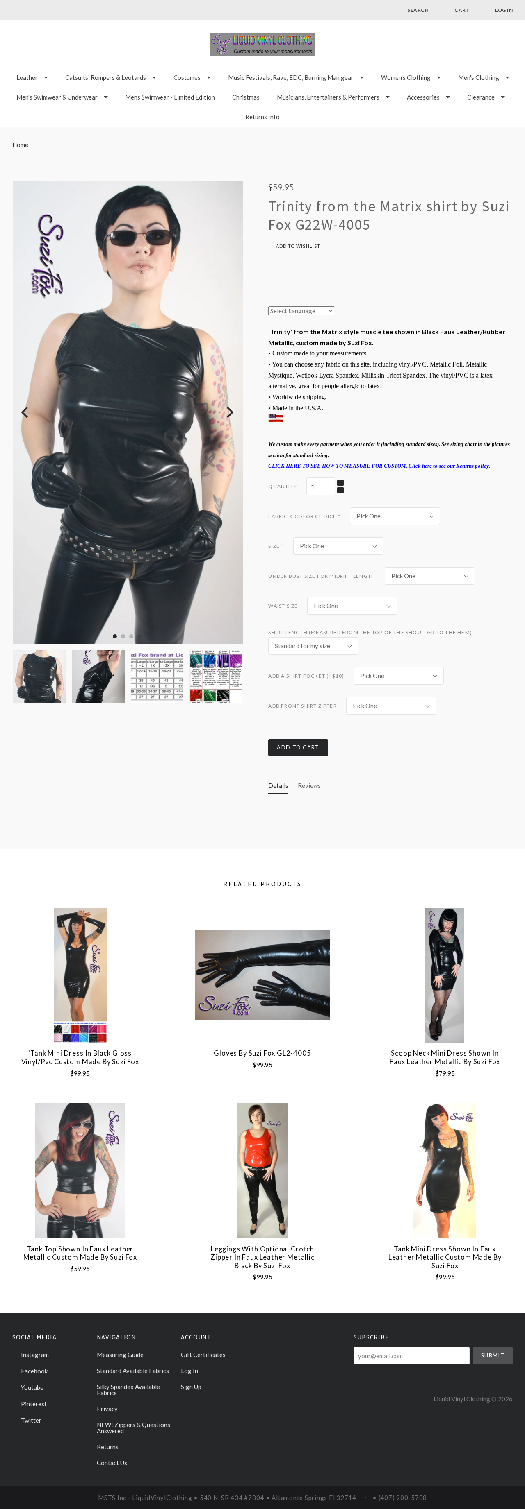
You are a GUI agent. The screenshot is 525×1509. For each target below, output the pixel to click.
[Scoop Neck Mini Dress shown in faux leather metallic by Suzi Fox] (444, 975)
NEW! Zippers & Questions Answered (133, 1427)
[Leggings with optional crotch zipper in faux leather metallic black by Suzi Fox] (262, 1170)
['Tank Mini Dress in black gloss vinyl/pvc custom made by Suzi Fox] (80, 975)
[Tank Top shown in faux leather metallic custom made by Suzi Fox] (80, 1170)
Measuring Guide (120, 1354)
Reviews (309, 785)
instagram (34, 1354)
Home (20, 144)
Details (278, 785)
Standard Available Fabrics (133, 1370)
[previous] (25, 412)
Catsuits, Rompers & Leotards (105, 77)
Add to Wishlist (297, 246)
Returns (108, 1446)
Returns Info (262, 116)
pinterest (33, 1403)
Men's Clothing (478, 77)
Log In (189, 1370)
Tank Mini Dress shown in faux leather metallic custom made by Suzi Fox (445, 1257)
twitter (30, 1420)
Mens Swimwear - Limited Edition (170, 97)
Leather (27, 77)
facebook (34, 1371)
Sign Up (191, 1386)
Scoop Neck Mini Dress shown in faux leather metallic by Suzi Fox (445, 1057)
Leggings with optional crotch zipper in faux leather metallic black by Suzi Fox (262, 1257)
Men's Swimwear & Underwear (57, 97)
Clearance (481, 97)
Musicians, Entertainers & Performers (328, 97)
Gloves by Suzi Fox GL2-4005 (262, 1053)
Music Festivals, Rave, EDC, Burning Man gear (291, 77)
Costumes (187, 77)
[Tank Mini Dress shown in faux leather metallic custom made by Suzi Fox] (444, 1170)
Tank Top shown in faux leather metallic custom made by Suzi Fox (80, 1253)
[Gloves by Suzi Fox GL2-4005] (262, 975)
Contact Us (112, 1462)
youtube (31, 1387)
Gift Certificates (203, 1354)
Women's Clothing (406, 77)
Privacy (107, 1408)
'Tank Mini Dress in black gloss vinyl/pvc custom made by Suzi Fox (80, 1057)
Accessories (423, 97)
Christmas (246, 97)
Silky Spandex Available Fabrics (128, 1389)
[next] (229, 412)
